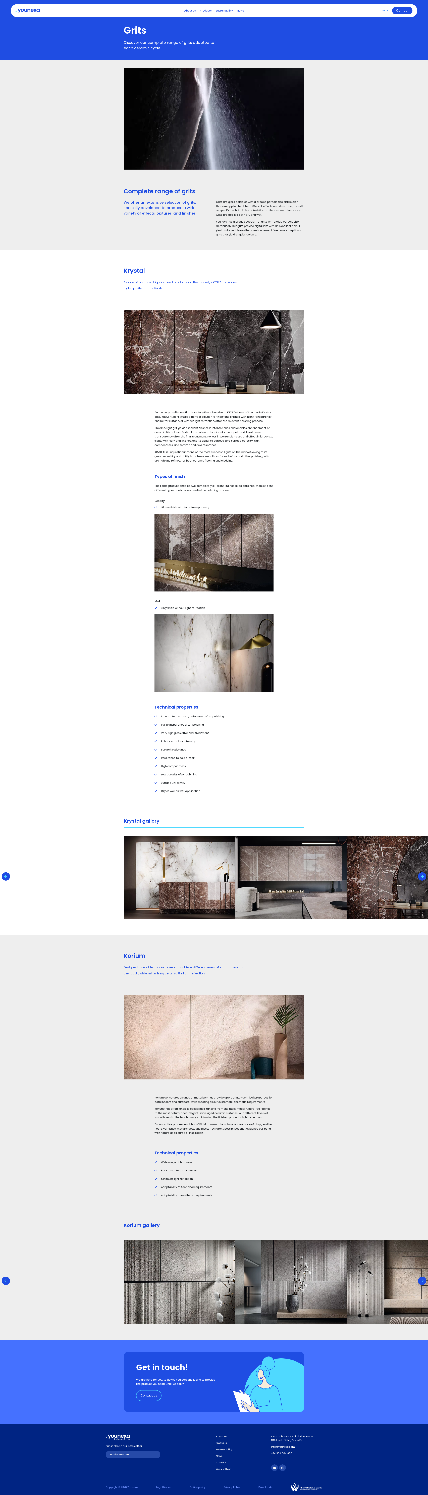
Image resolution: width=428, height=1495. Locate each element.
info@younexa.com (283, 1447)
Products (206, 11)
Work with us (223, 1469)
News (240, 11)
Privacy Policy (232, 1487)
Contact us (148, 1395)
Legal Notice (163, 1487)
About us (190, 11)
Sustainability (224, 11)
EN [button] (384, 10)
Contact (221, 1462)
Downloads (265, 1487)
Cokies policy (197, 1487)
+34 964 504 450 (281, 1453)
